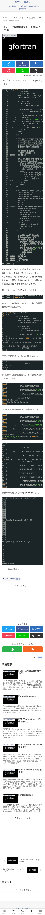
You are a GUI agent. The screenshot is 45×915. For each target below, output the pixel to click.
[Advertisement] (22, 603)
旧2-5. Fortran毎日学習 (12, 579)
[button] (40, 482)
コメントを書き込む (23, 890)
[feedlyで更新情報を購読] (12, 649)
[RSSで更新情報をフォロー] (32, 649)
